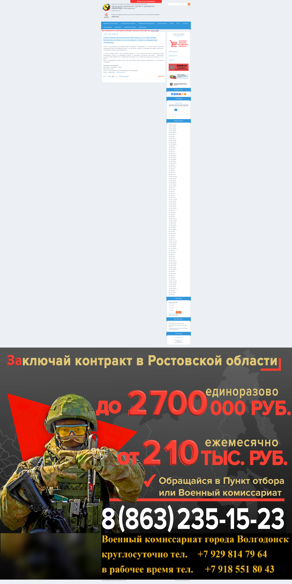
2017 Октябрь (173, 125)
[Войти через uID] (172, 94)
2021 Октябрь (173, 201)
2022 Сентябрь (173, 220)
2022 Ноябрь (173, 224)
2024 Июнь (172, 256)
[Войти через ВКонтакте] (175, 94)
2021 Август (173, 197)
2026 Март (172, 290)
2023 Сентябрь (173, 241)
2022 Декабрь (173, 225)
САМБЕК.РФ (172, 60)
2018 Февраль (173, 132)
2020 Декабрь (173, 182)
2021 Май (172, 191)
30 (173, 116)
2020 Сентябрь (173, 176)
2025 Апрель (173, 273)
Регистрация (177, 35)
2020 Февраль (173, 163)
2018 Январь (173, 130)
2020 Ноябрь (173, 180)
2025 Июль (172, 279)
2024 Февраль (173, 248)
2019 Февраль (173, 144)
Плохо (172, 308)
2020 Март (172, 165)
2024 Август (173, 260)
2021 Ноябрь (173, 203)
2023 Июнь (172, 237)
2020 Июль (172, 172)
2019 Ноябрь (173, 157)
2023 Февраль (173, 229)
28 (187, 114)
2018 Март (172, 134)
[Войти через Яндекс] (180, 94)
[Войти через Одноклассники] (185, 94)
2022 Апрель (173, 212)
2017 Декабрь (173, 128)
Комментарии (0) (125, 76)
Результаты (171, 314)
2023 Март (172, 231)
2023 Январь (173, 227)
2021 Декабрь (173, 204)
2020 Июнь (172, 170)
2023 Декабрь (173, 244)
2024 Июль (172, 258)
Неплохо (173, 307)
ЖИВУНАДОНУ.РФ (173, 55)
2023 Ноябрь (173, 243)
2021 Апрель (173, 189)
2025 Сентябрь (173, 281)
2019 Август (173, 153)
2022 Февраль (173, 208)
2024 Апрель (173, 252)
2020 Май (172, 168)
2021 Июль (172, 195)
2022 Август (173, 218)
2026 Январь (173, 286)
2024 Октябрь (173, 263)
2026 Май (172, 294)
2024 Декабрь (173, 267)
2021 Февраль (173, 185)
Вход (182, 35)
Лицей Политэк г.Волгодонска (177, 323)
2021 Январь (173, 184)
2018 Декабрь (173, 140)
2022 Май (172, 214)
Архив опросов (178, 314)
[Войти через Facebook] (177, 94)
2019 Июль (172, 151)
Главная (105, 34)
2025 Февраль (173, 269)
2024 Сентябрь (173, 262)
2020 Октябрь (173, 178)
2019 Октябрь (173, 155)
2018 (110, 34)
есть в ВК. (155, 30)
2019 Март (172, 146)
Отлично (173, 304)
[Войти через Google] (182, 94)
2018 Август (173, 138)
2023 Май (172, 235)
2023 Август (173, 239)
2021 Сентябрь (173, 199)
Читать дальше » (120, 72)
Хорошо (172, 305)
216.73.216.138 (178, 337)
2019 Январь (173, 142)
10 (175, 109)
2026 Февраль (173, 288)
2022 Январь (173, 206)
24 (175, 114)
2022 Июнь (172, 216)
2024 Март (172, 250)
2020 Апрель (173, 166)
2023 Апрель (173, 233)
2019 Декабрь (173, 159)
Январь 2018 (179, 103)
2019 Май (172, 149)
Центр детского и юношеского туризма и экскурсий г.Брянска (178, 329)
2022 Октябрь (173, 222)
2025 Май (172, 275)
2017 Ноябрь (173, 127)
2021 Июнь (172, 193)
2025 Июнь (172, 277)
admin (110, 76)
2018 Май (172, 136)
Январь (114, 34)
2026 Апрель (173, 292)
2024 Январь (173, 246)
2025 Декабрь (173, 284)
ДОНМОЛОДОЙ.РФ (173, 51)
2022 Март (172, 210)
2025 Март (172, 271)
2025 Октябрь (173, 282)
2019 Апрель (173, 147)
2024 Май (172, 254)
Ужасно (172, 310)
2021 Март (172, 187)
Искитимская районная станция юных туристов (178, 326)
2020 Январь (173, 161)
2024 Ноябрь (173, 265)
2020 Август (173, 174)
